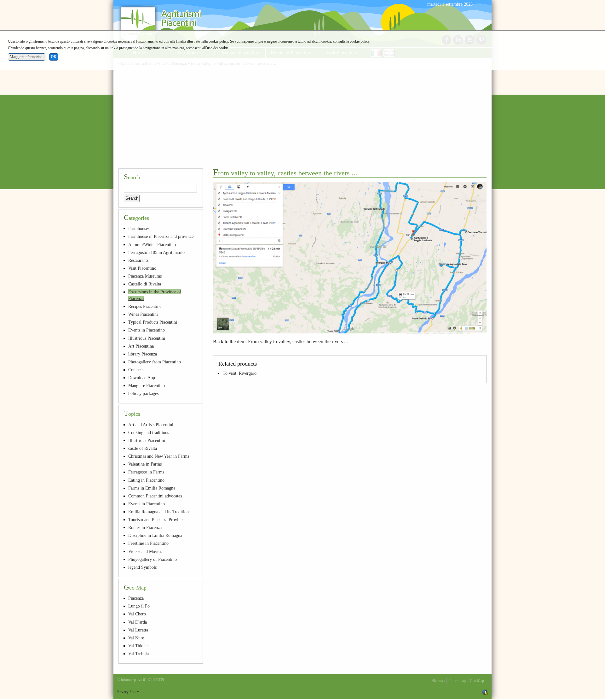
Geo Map (477, 680)
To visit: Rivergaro (239, 373)
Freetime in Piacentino (148, 543)
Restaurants (138, 260)
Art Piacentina (141, 346)
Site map (438, 680)
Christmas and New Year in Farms (158, 456)
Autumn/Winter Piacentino (152, 244)
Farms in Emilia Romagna (151, 487)
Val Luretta (138, 629)
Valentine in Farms (145, 464)
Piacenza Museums (145, 276)
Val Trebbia (138, 653)
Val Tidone (137, 645)
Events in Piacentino (146, 329)
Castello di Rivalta (144, 283)
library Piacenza (142, 353)
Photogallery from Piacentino (154, 361)
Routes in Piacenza (145, 527)
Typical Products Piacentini (152, 322)
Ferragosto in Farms (146, 471)
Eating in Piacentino (146, 480)
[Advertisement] (302, 116)
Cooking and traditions (148, 432)
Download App (141, 377)
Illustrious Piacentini (146, 338)
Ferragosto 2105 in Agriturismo (156, 252)
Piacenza (136, 598)
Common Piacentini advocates (155, 495)
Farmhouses (138, 228)
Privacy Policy (128, 692)
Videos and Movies (145, 551)
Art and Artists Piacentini (150, 424)
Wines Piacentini (143, 314)
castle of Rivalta (142, 448)
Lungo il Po (139, 605)
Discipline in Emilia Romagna (155, 535)
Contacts (135, 369)
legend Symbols (142, 567)
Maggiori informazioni (26, 57)
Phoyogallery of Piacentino (152, 559)
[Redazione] (485, 692)
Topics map (457, 680)
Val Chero (137, 613)
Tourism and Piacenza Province (156, 519)
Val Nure (136, 637)
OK (53, 57)
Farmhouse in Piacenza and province (160, 236)
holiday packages (143, 393)
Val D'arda (137, 622)
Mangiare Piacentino (146, 385)
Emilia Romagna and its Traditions (159, 511)
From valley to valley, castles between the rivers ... (298, 341)
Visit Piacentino (142, 268)
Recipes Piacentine (144, 306)
